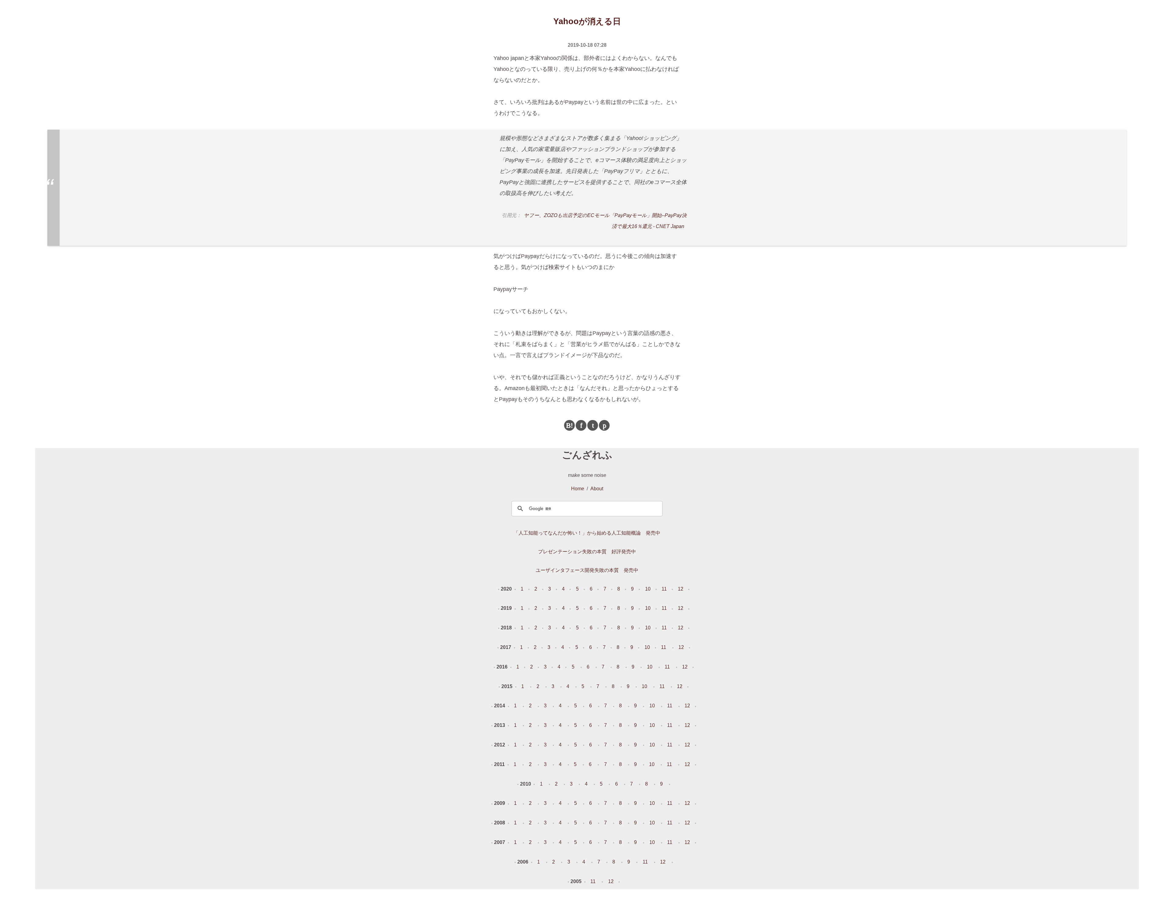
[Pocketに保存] (604, 425)
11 (664, 588)
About (596, 488)
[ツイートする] (592, 425)
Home (577, 488)
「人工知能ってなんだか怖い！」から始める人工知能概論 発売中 (587, 533)
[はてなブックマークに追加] (569, 425)
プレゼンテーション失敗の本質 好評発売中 (587, 551)
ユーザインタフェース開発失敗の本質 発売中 (587, 570)
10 (648, 588)
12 (680, 588)
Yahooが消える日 (587, 21)
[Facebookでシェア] (581, 425)
